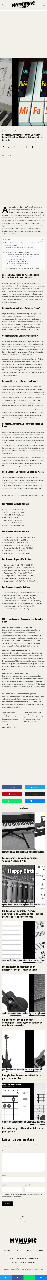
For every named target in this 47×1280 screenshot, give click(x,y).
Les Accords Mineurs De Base (17, 261)
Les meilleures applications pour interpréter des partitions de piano (19, 968)
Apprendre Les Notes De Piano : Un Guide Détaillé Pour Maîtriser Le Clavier (23, 244)
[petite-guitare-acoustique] (23, 995)
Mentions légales (19, 1263)
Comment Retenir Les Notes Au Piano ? (19, 250)
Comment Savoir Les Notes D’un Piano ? (18, 252)
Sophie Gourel (9, 131)
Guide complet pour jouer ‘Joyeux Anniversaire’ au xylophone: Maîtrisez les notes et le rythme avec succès (22, 913)
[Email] (20, 147)
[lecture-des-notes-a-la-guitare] (23, 1104)
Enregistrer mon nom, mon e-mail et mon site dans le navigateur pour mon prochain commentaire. (22, 1195)
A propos (10, 1258)
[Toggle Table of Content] (40, 240)
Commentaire (6, 1151)
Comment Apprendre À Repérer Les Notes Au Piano (23, 254)
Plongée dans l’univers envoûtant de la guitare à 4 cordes (21, 1077)
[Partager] (3, 147)
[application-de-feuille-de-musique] (23, 942)
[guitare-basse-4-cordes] (23, 1051)
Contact (31, 1263)
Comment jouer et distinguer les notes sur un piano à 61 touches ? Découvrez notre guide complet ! (11, 717)
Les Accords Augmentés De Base (18, 263)
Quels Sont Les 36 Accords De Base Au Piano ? (20, 257)
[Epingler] (14, 147)
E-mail (4, 1185)
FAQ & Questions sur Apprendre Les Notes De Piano (23, 268)
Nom (4, 1175)
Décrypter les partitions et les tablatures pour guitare (23, 1130)
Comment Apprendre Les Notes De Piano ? (19, 247)
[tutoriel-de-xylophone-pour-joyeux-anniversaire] (23, 886)
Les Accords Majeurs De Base (17, 259)
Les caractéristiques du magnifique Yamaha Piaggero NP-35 (19, 859)
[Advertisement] (23, 34)
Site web (27, 1185)
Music (16, 131)
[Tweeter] (9, 147)
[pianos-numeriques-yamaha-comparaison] (23, 833)
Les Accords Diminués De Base (17, 266)
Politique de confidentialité (28, 1258)
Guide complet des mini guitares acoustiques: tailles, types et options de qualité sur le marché (22, 1022)
